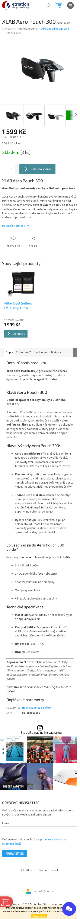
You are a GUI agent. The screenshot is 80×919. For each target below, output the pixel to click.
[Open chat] (69, 909)
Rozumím (39, 915)
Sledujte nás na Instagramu (41, 733)
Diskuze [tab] (56, 352)
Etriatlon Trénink (48, 870)
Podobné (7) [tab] (24, 352)
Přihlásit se (15, 853)
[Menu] (70, 5)
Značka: (14, 33)
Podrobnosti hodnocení (54, 29)
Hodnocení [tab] (41, 352)
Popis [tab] (9, 352)
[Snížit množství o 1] (17, 171)
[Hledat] (48, 5)
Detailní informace (13, 226)
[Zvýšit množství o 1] (17, 166)
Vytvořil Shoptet (44, 891)
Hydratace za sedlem (36, 708)
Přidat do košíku (40, 169)
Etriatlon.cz (28, 870)
